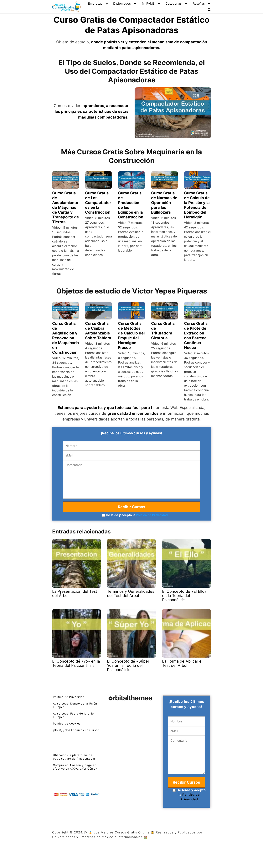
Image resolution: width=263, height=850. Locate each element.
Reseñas (199, 3)
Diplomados (122, 3)
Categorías (174, 3)
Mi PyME (148, 3)
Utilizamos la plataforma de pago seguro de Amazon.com (74, 756)
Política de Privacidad (152, 515)
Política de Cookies (66, 723)
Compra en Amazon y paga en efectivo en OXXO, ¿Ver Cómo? (75, 766)
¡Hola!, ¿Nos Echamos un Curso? (76, 730)
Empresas (95, 3)
